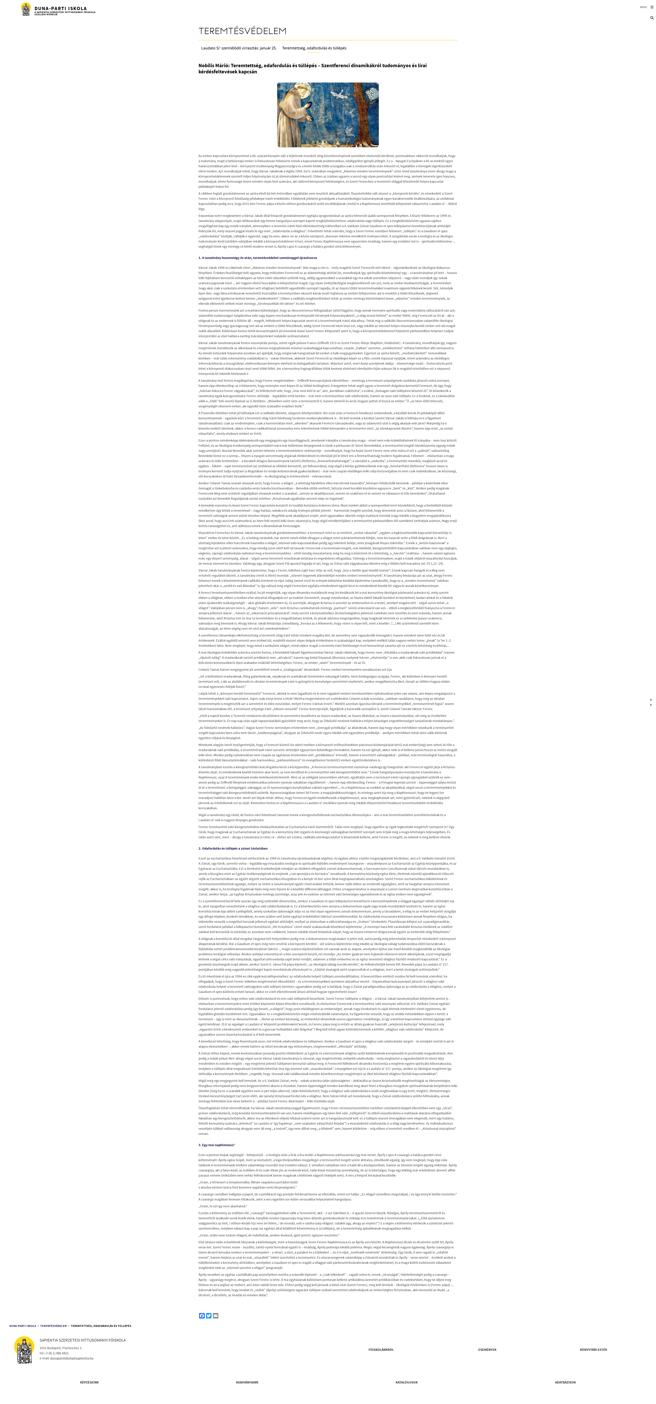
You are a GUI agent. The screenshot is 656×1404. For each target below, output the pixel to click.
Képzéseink (89, 1382)
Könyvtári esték (593, 1350)
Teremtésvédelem (53, 1326)
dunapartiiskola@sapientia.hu (71, 1358)
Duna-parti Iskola (22, 1326)
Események (487, 1350)
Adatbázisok (565, 1382)
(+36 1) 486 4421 (57, 1353)
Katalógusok (407, 1382)
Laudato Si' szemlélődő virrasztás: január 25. (239, 48)
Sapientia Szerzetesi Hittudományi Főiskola (83, 1340)
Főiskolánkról (381, 1350)
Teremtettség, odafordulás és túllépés (314, 48)
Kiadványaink (247, 1382)
